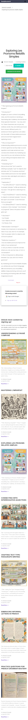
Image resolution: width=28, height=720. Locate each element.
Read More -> (4, 383)
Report (18, 282)
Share (19, 65)
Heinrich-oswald (6, 7)
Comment (11, 280)
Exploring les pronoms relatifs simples (12, 9)
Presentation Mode (14, 71)
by (6, 379)
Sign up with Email (12, 300)
